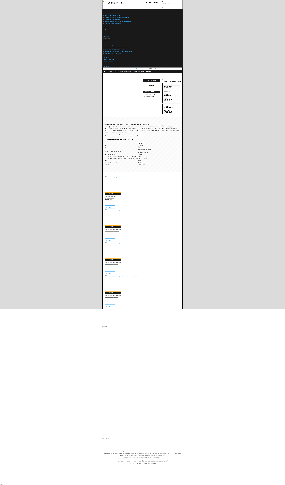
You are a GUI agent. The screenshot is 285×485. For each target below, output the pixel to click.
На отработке (107, 68)
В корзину (151, 85)
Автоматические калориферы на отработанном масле (131, 68)
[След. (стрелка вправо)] (2, 484)
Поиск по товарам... (167, 1)
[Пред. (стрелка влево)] (0, 484)
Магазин (113, 68)
